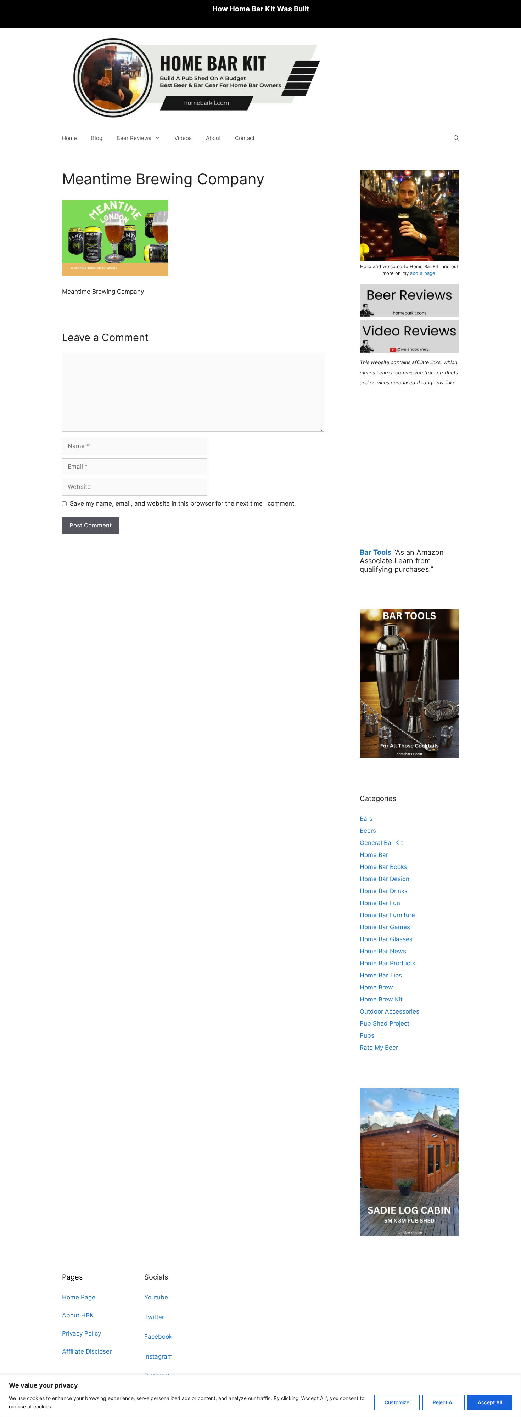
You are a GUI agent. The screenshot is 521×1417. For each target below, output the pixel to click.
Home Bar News (383, 951)
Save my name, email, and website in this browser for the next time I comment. (183, 503)
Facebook (158, 1336)
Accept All (490, 1402)
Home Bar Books (383, 866)
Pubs (367, 1035)
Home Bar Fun (380, 903)
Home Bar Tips (381, 975)
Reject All (443, 1402)
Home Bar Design (384, 878)
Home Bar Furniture (387, 915)
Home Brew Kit (381, 999)
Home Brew (376, 987)
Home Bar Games (385, 927)
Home (69, 138)
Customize (397, 1402)
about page (422, 273)
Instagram (158, 1356)
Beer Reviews (134, 138)
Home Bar (374, 854)
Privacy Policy (81, 1333)
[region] (260, 1396)
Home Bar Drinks (384, 890)
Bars (366, 818)
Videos (183, 138)
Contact (244, 138)
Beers (368, 830)
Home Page (78, 1297)
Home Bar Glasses (386, 939)
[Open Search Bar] (456, 138)
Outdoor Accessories (389, 1011)
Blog (96, 138)
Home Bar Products (387, 963)
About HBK (78, 1315)
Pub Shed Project (384, 1023)
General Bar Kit (381, 842)
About (213, 138)
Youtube (156, 1297)
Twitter (154, 1317)
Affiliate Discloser (87, 1351)
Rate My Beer (379, 1047)
